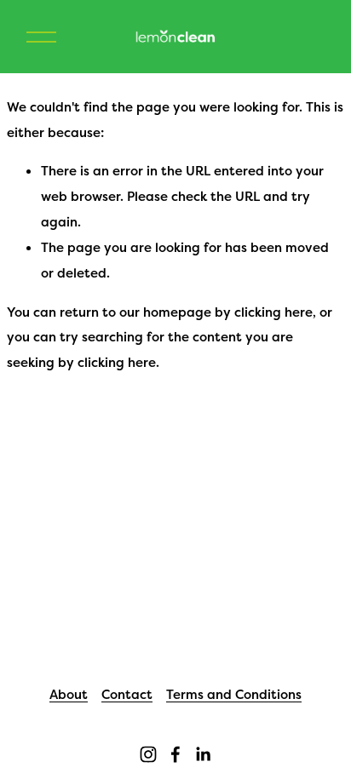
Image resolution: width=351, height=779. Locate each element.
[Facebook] (175, 754)
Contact (126, 694)
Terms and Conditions (234, 694)
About (68, 694)
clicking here (273, 312)
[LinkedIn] (202, 754)
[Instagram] (148, 754)
